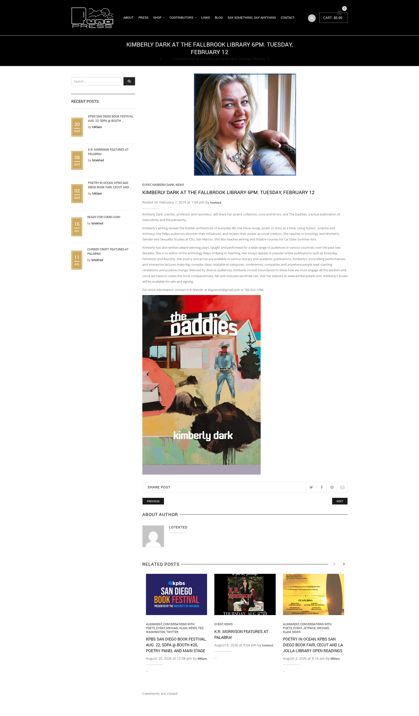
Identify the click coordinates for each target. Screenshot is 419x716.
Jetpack (309, 628)
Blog (219, 17)
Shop (157, 17)
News (180, 185)
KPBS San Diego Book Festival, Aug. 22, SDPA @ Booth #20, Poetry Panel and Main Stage (176, 644)
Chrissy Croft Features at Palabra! (108, 251)
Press (143, 17)
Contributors (181, 17)
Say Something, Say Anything (252, 17)
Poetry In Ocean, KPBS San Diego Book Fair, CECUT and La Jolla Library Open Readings (313, 644)
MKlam (202, 659)
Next (340, 501)
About (128, 17)
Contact (288, 17)
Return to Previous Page (329, 51)
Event (167, 59)
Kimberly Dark (163, 185)
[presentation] (334, 564)
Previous (153, 501)
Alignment (154, 624)
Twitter (172, 632)
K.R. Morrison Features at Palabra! (108, 152)
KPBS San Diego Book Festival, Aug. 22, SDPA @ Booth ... (111, 118)
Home (154, 59)
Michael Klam (176, 628)
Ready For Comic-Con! (103, 217)
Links (205, 17)
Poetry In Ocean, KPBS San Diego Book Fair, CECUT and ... (110, 185)
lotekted (215, 202)
